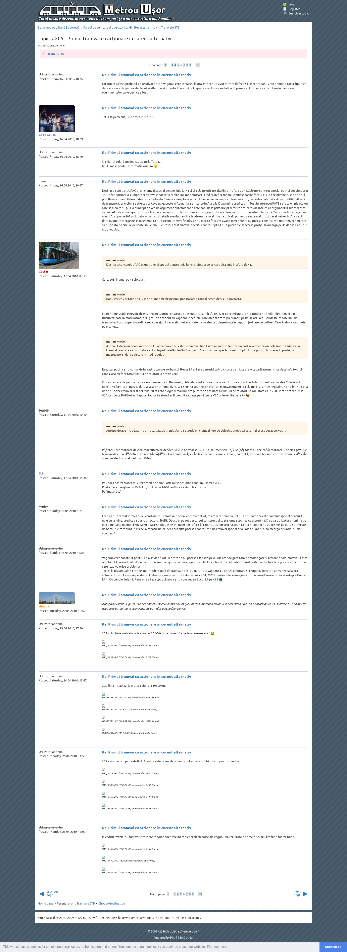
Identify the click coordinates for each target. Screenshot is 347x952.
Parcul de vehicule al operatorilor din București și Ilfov (120, 27)
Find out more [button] (217, 946)
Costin (43, 271)
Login (289, 4)
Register (291, 9)
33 (197, 65)
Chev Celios (47, 135)
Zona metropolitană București (58, 27)
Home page (45, 903)
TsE (41, 473)
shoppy (44, 606)
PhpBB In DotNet (182, 937)
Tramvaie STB (170, 27)
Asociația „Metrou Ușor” (182, 931)
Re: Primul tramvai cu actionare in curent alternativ (146, 74)
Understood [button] (333, 946)
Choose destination (111, 903)
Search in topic (296, 13)
